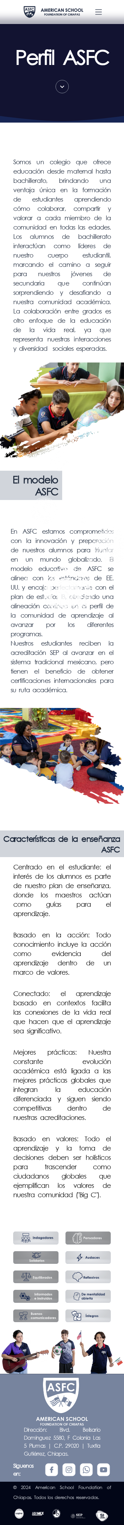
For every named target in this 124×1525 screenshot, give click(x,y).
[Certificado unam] (102, 1516)
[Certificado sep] (78, 1516)
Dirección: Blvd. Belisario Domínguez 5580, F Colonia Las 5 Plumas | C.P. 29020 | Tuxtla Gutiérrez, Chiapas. (62, 1441)
